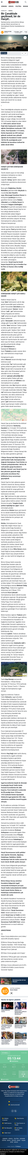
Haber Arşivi (7, 1133)
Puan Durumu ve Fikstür (20, 1124)
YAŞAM (23, 1140)
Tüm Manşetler (8, 1128)
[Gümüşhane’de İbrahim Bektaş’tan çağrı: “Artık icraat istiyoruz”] (21, 1020)
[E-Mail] (11, 993)
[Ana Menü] (1, 2)
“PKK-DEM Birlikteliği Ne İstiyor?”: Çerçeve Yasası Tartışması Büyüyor (6, 1027)
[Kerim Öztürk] (5, 991)
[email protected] (15, 1101)
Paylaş (4, 53)
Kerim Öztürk (14, 990)
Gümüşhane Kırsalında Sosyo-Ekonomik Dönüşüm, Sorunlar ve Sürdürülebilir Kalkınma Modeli (20, 1042)
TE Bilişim (18, 1146)
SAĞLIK (16, 1142)
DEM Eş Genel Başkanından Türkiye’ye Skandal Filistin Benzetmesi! (21, 1012)
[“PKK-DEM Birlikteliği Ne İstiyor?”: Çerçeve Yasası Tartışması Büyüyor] (7, 1020)
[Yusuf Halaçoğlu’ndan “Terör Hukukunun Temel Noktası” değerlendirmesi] (7, 1035)
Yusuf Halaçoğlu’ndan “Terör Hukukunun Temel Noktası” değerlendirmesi (6, 1041)
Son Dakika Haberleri (18, 1128)
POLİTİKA (18, 6)
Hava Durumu (20, 1118)
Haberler (3, 10)
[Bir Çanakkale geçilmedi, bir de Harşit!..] (14, 43)
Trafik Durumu (7, 1123)
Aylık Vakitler (5, 1079)
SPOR (11, 1142)
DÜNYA (9, 1140)
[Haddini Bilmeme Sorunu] (7, 1005)
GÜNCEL (11, 6)
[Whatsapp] (12, 1111)
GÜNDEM (4, 6)
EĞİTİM (4, 1140)
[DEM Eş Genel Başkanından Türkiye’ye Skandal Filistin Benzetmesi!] (21, 1005)
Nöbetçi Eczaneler (5, 1119)
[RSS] (15, 1111)
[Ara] (25, 2)
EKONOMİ (22, 1138)
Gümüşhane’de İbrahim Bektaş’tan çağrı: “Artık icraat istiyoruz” (20, 1026)
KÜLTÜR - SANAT (16, 1140)
